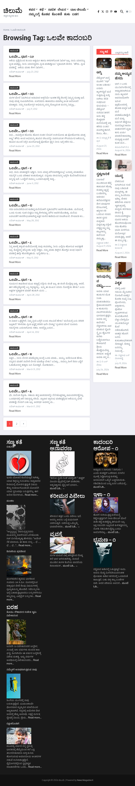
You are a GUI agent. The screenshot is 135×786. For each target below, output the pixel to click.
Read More (15, 76)
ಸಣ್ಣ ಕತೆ (14, 441)
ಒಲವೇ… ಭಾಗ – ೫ (20, 316)
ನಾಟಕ (52, 9)
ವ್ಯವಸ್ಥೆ (56, 534)
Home (6, 29)
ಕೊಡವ (45, 14)
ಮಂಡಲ (10, 500)
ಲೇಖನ (62, 9)
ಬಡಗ (75, 14)
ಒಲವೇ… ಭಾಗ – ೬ (20, 279)
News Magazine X (85, 780)
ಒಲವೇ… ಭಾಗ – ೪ (20, 354)
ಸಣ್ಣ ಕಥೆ (104, 51)
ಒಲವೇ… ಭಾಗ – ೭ (20, 242)
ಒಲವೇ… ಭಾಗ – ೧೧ (21, 93)
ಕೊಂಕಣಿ (57, 14)
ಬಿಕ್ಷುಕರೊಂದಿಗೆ (13, 723)
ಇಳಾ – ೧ (101, 494)
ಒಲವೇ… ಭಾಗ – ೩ (20, 391)
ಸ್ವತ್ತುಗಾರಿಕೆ (102, 174)
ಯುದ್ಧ (119, 175)
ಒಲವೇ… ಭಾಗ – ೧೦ (21, 131)
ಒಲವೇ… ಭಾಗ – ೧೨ (21, 56)
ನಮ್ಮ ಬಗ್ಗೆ (34, 14)
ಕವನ (32, 9)
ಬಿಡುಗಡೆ (10, 446)
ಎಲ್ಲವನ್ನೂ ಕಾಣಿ (121, 52)
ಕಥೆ (42, 9)
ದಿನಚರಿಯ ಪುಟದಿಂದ (16, 551)
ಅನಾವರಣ (61, 448)
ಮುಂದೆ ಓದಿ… (57, 488)
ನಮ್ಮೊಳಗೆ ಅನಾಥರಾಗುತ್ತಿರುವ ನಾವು (22, 669)
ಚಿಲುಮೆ (12, 10)
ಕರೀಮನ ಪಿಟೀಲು (67, 495)
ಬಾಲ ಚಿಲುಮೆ (78, 9)
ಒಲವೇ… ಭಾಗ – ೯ (20, 168)
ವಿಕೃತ (118, 282)
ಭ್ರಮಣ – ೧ (104, 539)
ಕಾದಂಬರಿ (14, 50)
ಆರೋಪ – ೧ (105, 448)
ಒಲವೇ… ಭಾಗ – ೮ (20, 205)
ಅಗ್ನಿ (99, 72)
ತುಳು (67, 14)
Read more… (31, 494)
